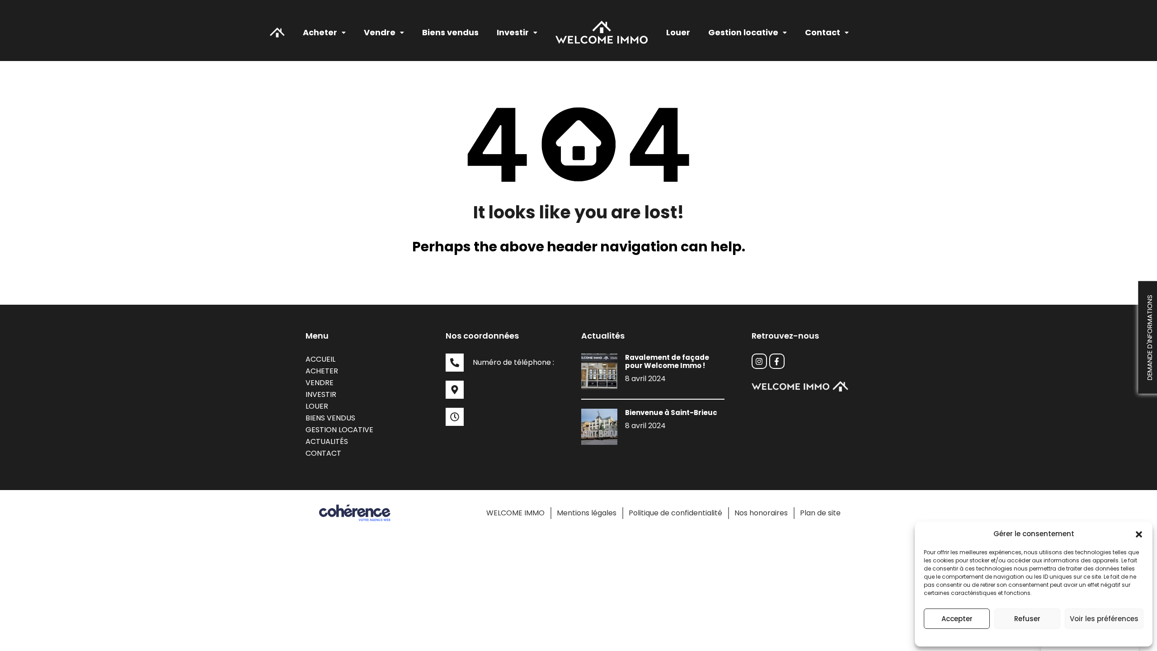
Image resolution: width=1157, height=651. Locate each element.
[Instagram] (759, 361)
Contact (822, 32)
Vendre (320, 382)
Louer (678, 32)
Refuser (1027, 618)
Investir (321, 394)
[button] (1138, 533)
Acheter (320, 32)
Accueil (320, 359)
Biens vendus (450, 32)
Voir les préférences (1104, 618)
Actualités (327, 441)
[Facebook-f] (777, 361)
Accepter (957, 618)
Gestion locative (339, 430)
